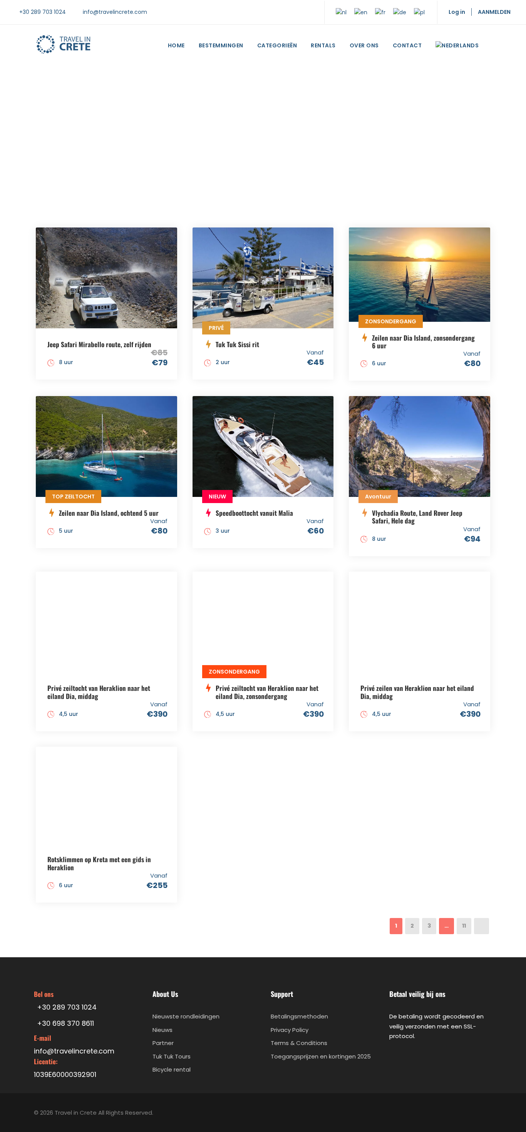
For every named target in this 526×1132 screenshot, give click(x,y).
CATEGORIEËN (277, 45)
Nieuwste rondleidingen (185, 1016)
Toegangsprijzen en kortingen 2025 (321, 1056)
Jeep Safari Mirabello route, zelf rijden (99, 344)
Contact (407, 45)
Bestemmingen (221, 45)
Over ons (364, 45)
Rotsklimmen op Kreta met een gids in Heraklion (99, 863)
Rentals (323, 45)
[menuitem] (457, 47)
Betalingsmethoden (299, 1016)
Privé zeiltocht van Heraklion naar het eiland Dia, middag (98, 692)
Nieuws (162, 1030)
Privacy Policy (289, 1030)
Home (176, 45)
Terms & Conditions (299, 1043)
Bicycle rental (171, 1069)
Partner (163, 1043)
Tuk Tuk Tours (171, 1056)
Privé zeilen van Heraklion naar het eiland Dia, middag (417, 692)
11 (464, 926)
